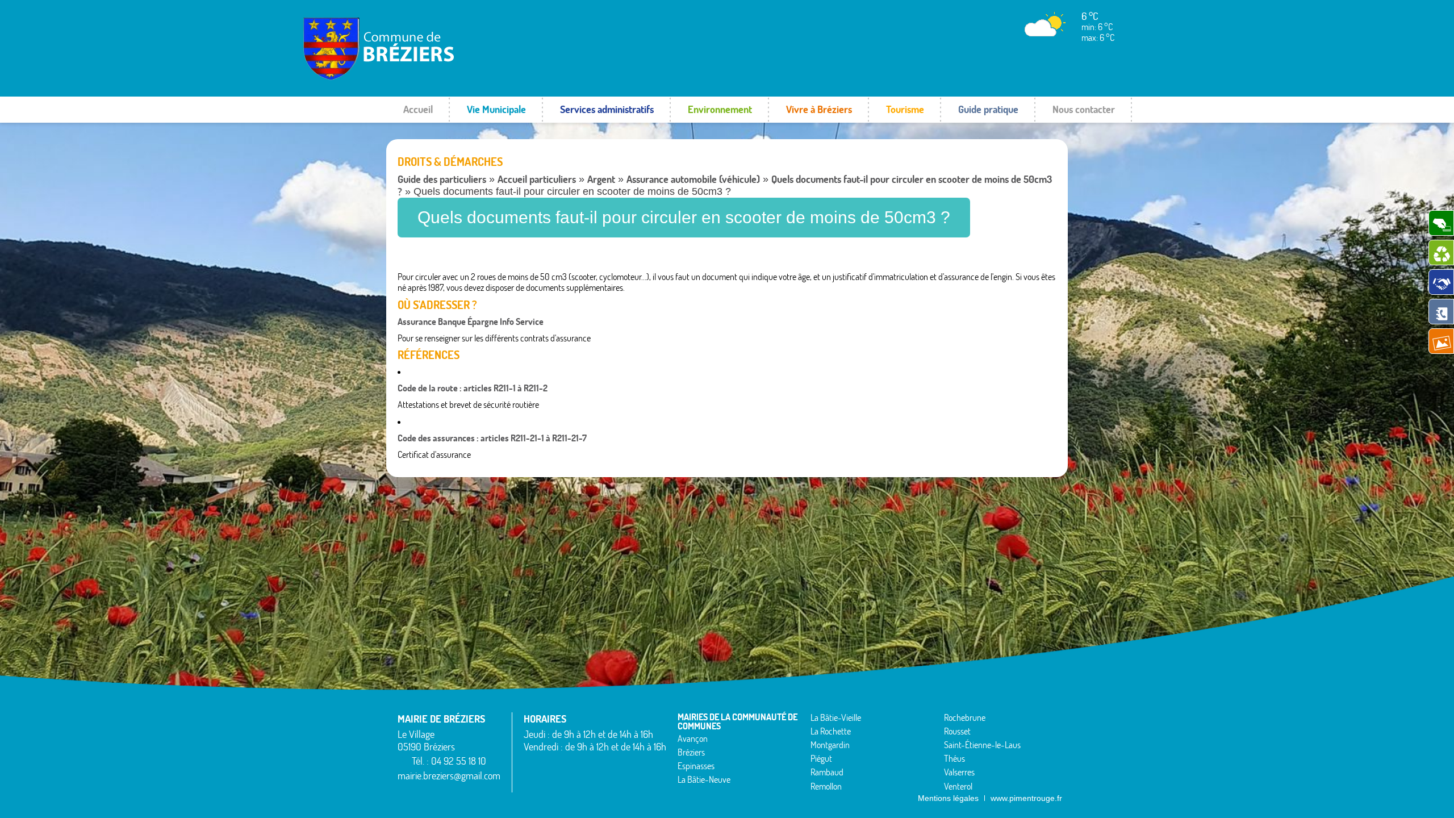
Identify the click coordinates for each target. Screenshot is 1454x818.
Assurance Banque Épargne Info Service (471, 321)
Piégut (821, 758)
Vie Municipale (496, 109)
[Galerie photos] (1441, 341)
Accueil (418, 109)
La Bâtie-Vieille (835, 717)
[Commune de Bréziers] (428, 76)
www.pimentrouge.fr (1026, 798)
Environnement (720, 109)
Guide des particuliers (442, 179)
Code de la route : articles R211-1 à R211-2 (473, 388)
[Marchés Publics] (1441, 282)
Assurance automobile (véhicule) (693, 179)
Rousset (957, 731)
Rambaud (826, 772)
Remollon (826, 786)
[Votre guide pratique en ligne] (1441, 311)
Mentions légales (948, 798)
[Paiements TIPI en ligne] (1441, 223)
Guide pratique (988, 109)
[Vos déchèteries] (1441, 252)
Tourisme (905, 109)
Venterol (958, 786)
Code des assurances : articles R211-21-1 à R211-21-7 (492, 438)
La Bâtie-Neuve (704, 779)
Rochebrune (964, 717)
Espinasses (696, 765)
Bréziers (691, 752)
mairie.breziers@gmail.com (449, 775)
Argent (601, 179)
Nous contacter (1083, 109)
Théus (954, 758)
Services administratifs (607, 109)
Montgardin (830, 744)
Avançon (693, 738)
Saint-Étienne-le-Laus (982, 744)
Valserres (959, 772)
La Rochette (830, 731)
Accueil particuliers (537, 179)
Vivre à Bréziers (819, 109)
